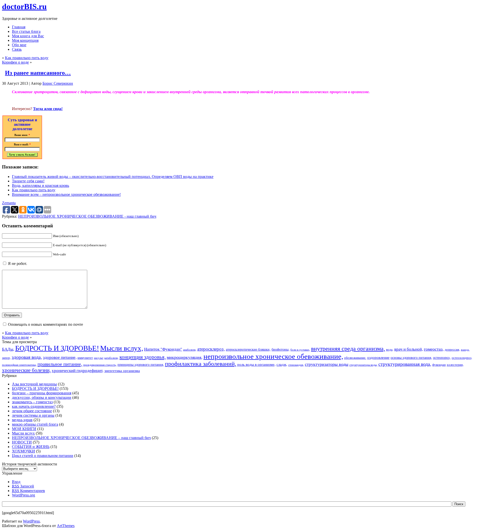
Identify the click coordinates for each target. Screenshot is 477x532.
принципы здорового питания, (141, 365)
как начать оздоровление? (34, 406)
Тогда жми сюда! (48, 109)
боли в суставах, (300, 349)
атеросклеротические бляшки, (248, 349)
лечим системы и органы (33, 415)
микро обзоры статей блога (35, 424)
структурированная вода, (404, 364)
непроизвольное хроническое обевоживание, (273, 356)
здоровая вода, (27, 357)
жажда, (465, 349)
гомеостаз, (434, 349)
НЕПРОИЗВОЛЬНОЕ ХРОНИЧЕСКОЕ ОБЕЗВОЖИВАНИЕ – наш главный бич (81, 438)
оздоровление (378, 357)
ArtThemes (66, 526)
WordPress (31, 521)
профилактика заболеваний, (200, 364)
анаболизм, (189, 349)
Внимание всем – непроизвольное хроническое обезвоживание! (66, 194)
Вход (16, 482)
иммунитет (85, 358)
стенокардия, (296, 365)
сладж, (282, 364)
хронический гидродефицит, (77, 370)
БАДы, (8, 349)
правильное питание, (60, 364)
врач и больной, (408, 349)
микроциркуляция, (184, 357)
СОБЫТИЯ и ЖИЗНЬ (30, 447)
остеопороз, (442, 358)
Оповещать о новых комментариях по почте (45, 324)
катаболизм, (111, 358)
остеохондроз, (462, 358)
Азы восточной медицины (34, 384)
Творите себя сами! (28, 181)
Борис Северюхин (57, 83)
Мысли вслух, (121, 348)
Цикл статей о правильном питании (42, 455)
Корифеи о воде (15, 62)
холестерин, (455, 365)
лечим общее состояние (32, 411)
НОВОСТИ (22, 442)
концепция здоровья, (142, 357)
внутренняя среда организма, (348, 348)
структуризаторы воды (326, 364)
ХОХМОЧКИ (23, 451)
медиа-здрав (22, 420)
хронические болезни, (26, 370)
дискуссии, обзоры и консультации (41, 397)
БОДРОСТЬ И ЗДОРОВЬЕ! (57, 348)
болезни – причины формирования (41, 393)
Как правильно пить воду (26, 58)
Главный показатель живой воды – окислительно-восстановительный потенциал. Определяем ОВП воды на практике (112, 176)
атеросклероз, (211, 349)
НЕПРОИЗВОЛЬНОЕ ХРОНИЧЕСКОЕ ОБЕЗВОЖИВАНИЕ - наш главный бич (87, 216)
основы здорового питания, (411, 358)
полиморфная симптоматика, (19, 365)
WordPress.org (23, 495)
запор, (6, 358)
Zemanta (9, 203)
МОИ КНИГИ (24, 429)
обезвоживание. (355, 358)
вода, (389, 349)
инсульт (98, 358)
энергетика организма (122, 370)
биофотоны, (280, 349)
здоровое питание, (60, 357)
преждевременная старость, (100, 365)
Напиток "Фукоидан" (163, 349)
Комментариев (28, 491)
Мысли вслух (23, 433)
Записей (23, 486)
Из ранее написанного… (38, 73)
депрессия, (452, 349)
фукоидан (439, 365)
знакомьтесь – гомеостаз (32, 402)
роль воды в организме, (256, 364)
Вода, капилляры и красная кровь (40, 185)
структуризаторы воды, (363, 365)
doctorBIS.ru (24, 6)
